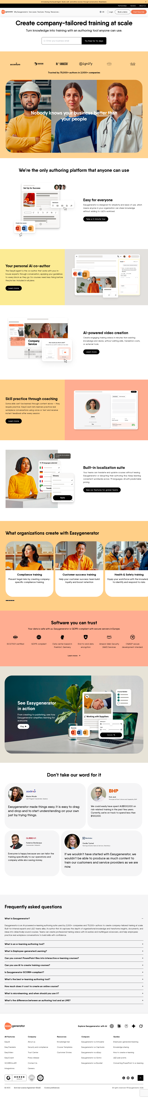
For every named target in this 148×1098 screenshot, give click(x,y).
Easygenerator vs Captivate (92, 1047)
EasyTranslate (10, 1047)
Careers (133, 6)
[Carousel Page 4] (13, 600)
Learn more (13, 288)
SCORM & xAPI (11, 1063)
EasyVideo (9, 1052)
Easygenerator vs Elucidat (92, 1063)
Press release (33, 1058)
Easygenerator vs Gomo (91, 1058)
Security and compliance (38, 1047)
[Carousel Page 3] (11, 600)
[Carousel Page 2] (10, 600)
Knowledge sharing (121, 1047)
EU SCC (7, 1088)
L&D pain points (119, 1058)
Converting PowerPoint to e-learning (128, 1063)
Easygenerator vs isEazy (91, 1052)
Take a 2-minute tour (95, 219)
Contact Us (32, 1063)
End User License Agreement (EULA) (27, 1088)
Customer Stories (64, 1052)
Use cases (33, 12)
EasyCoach (9, 1058)
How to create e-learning (123, 1052)
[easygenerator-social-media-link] (123, 1077)
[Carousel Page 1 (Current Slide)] (7, 600)
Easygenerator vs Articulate (92, 1042)
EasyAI (7, 1042)
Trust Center (33, 1052)
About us (142, 6)
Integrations (9, 1068)
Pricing (47, 12)
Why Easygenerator (21, 12)
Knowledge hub (63, 1042)
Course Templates (64, 1047)
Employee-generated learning (125, 1042)
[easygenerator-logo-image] (7, 12)
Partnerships (122, 6)
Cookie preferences (52, 1088)
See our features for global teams (102, 490)
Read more (102, 2)
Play (22, 726)
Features (40, 12)
